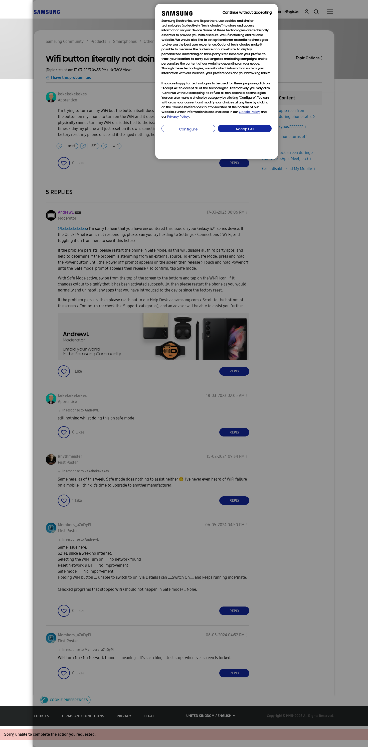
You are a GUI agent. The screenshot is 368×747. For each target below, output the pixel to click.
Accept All (245, 129)
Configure (188, 129)
